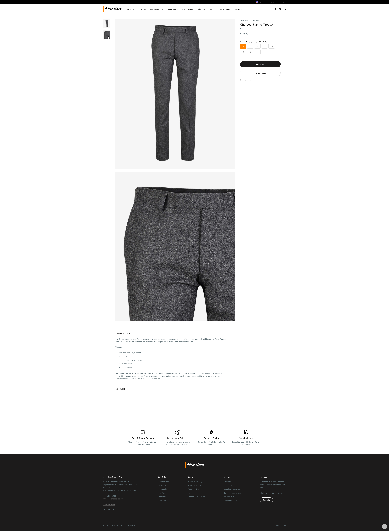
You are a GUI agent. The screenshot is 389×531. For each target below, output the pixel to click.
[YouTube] (119, 509)
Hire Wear (201, 9)
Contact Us (228, 485)
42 (250, 52)
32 (250, 46)
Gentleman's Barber (223, 9)
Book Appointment (260, 73)
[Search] (280, 9)
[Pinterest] (251, 80)
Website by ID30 (280, 525)
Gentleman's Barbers (196, 497)
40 (243, 52)
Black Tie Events (188, 9)
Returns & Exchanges (232, 493)
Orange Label (163, 482)
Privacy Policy (229, 497)
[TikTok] (124, 509)
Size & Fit (120, 389)
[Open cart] (285, 9)
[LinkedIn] (129, 509)
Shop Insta (142, 9)
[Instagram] (114, 509)
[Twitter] (248, 80)
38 (272, 46)
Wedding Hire (193, 489)
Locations (238, 9)
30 (243, 46)
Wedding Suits (173, 9)
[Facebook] (245, 80)
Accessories (163, 489)
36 (264, 46)
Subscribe (266, 500)
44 (257, 52)
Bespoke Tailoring (156, 9)
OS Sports (162, 485)
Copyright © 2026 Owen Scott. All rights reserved (119, 525)
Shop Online (129, 9)
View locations (109, 504)
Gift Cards (162, 501)
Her (211, 9)
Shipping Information (232, 489)
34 (257, 46)
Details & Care (122, 333)
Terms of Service (230, 501)
